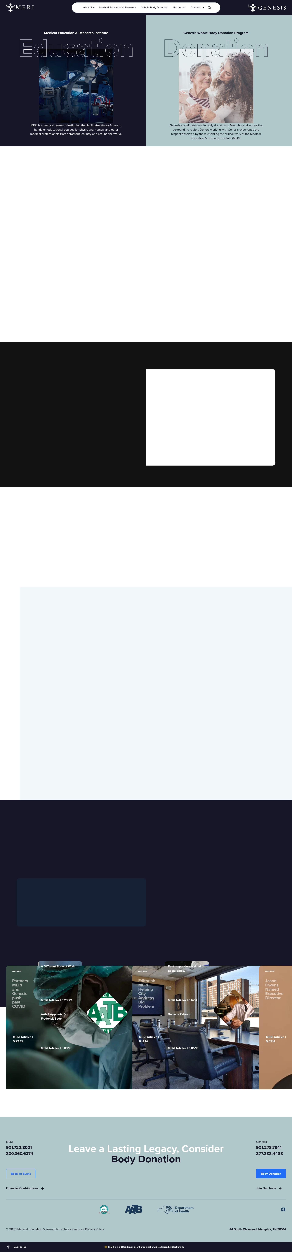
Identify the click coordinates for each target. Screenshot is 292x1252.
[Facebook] (283, 1209)
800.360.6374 (19, 1153)
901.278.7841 (269, 1147)
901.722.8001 (19, 1147)
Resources (179, 7)
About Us (88, 7)
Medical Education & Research (117, 7)
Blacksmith (177, 1247)
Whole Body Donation (155, 7)
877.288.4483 (269, 1153)
